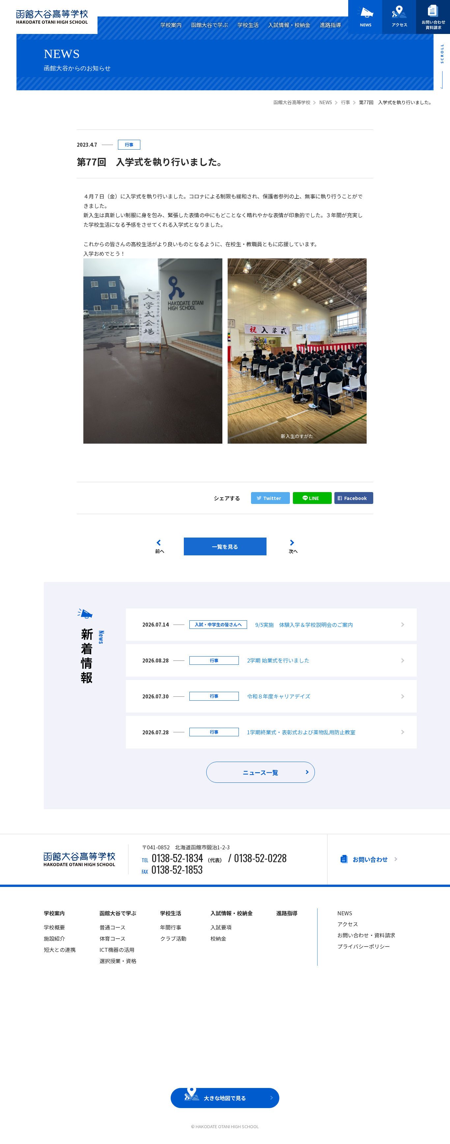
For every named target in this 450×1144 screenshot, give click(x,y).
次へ (293, 551)
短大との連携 (59, 949)
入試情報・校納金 (289, 25)
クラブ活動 (173, 938)
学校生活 (248, 25)
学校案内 (171, 25)
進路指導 (330, 25)
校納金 (218, 938)
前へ (159, 551)
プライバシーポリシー (363, 946)
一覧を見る (225, 546)
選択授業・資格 (117, 961)
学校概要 (54, 927)
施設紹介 (54, 938)
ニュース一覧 (260, 772)
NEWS (344, 913)
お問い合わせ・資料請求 (366, 935)
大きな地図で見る (225, 1098)
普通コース (112, 927)
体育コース (112, 938)
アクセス (347, 924)
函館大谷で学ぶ (209, 25)
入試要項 (221, 927)
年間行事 (170, 927)
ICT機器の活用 (116, 949)
